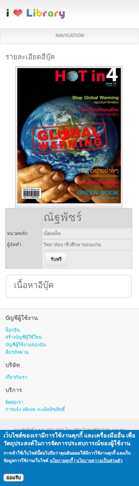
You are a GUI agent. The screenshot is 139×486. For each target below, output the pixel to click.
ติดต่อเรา (14, 402)
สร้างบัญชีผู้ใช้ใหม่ (23, 337)
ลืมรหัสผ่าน (17, 352)
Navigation (70, 35)
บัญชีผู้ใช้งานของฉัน (25, 344)
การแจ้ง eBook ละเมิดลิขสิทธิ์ (35, 409)
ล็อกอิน (12, 330)
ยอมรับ (13, 477)
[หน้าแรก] (35, 17)
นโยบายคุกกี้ (61, 460)
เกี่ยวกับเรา (16, 377)
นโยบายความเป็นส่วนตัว (99, 460)
